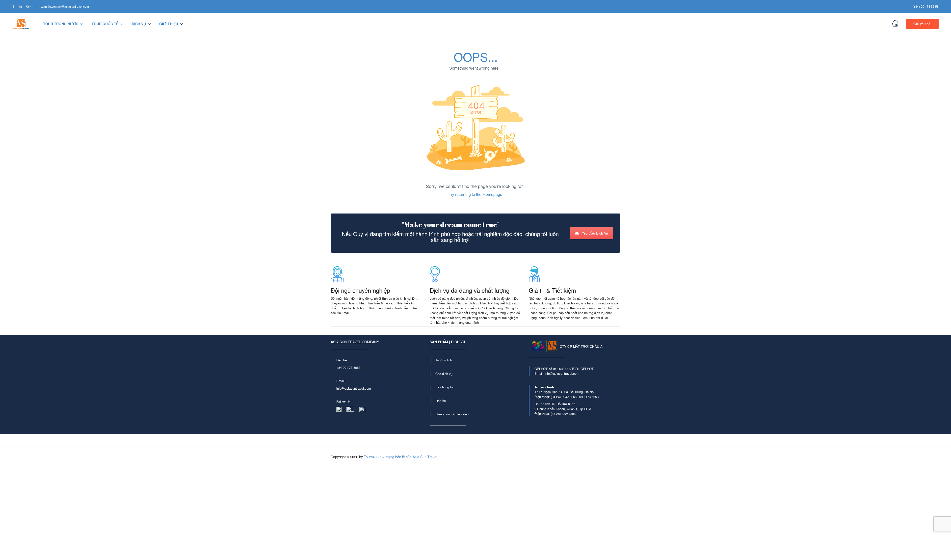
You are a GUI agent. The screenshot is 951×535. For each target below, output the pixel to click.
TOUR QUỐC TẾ (105, 23)
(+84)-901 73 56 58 (926, 6)
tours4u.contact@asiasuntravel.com (65, 6)
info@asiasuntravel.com (353, 388)
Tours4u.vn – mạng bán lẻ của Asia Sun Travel (400, 456)
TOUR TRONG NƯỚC (60, 23)
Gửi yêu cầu (922, 23)
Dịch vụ (139, 23)
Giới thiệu (168, 23)
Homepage (492, 194)
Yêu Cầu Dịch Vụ (595, 233)
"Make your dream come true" (450, 224)
